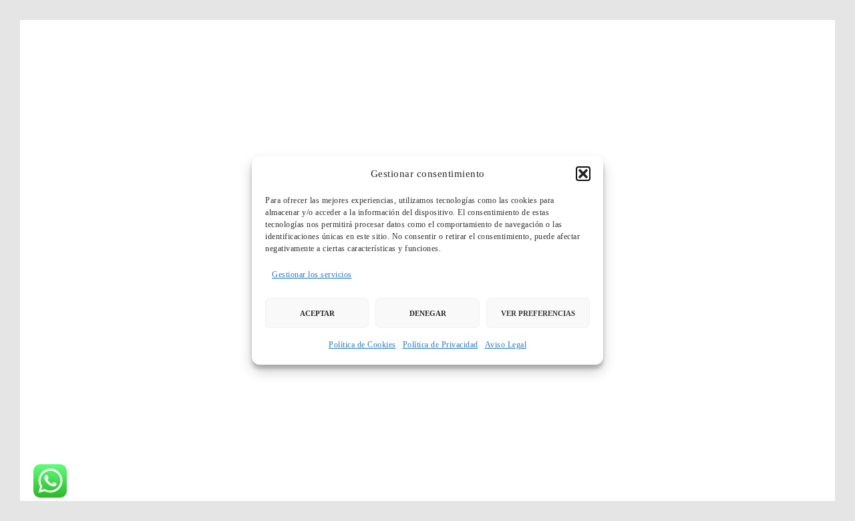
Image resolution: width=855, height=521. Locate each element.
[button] (583, 173)
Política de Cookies (362, 344)
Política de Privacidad (440, 344)
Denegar (427, 313)
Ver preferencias (538, 313)
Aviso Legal (506, 344)
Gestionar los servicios (312, 274)
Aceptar (317, 313)
